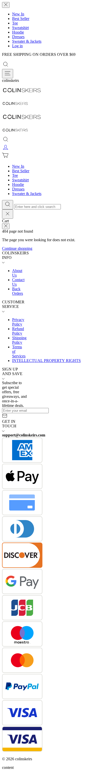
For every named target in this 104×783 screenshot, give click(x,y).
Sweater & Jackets (26, 41)
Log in (17, 46)
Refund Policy (18, 331)
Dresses (18, 37)
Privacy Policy (18, 321)
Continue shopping (17, 248)
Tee (15, 23)
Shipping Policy (19, 340)
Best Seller (20, 18)
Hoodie (18, 32)
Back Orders (17, 291)
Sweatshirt (20, 28)
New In (18, 14)
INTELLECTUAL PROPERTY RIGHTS (46, 360)
